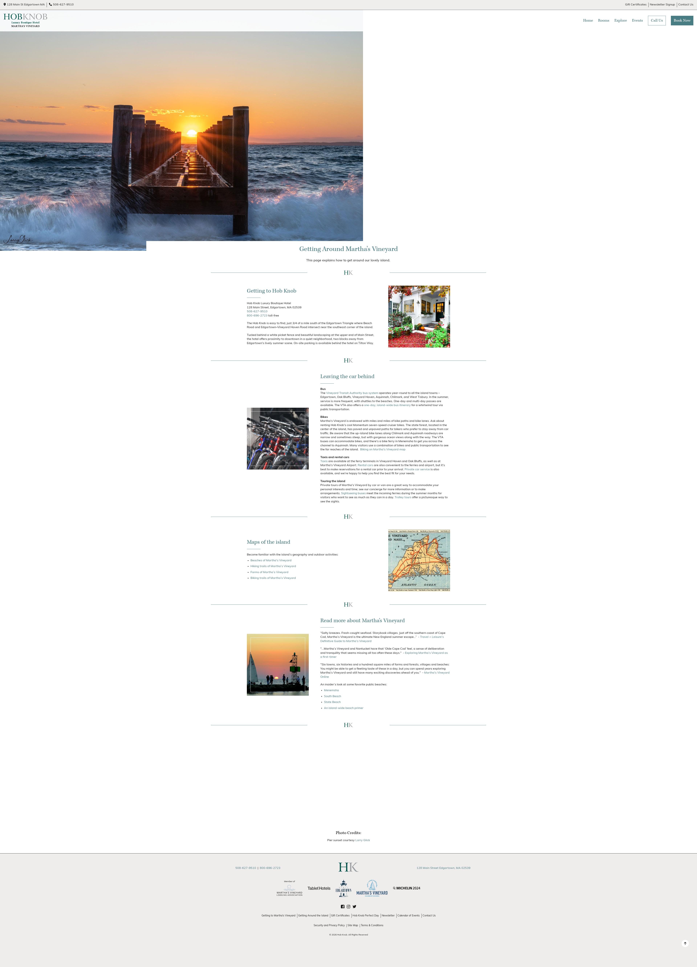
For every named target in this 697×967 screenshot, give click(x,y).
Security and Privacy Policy (329, 925)
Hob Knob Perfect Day (365, 915)
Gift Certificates (636, 4)
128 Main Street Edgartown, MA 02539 (443, 868)
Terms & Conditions (372, 925)
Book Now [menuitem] (682, 20)
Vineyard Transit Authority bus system (352, 393)
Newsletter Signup (662, 4)
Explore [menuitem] (620, 20)
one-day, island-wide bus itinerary (387, 405)
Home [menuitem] (588, 20)
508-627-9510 (63, 4)
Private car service (417, 469)
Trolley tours (403, 497)
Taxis (324, 461)
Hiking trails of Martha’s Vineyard (273, 566)
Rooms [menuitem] (603, 20)
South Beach (332, 696)
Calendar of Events (409, 915)
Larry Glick (362, 840)
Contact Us (685, 4)
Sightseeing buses (353, 493)
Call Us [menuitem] (657, 20)
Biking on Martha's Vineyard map (382, 449)
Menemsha (331, 690)
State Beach (332, 702)
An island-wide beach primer (343, 708)
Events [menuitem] (637, 20)
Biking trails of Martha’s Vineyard (273, 578)
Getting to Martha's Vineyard (278, 915)
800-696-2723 (257, 315)
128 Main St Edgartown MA (26, 4)
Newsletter (388, 915)
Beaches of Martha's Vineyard (271, 560)
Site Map (353, 925)
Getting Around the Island (313, 915)
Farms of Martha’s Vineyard (269, 572)
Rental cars (365, 465)
